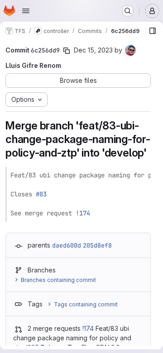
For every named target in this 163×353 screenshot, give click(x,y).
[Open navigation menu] (26, 11)
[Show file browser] (152, 31)
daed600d (66, 245)
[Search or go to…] (127, 10)
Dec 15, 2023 (93, 50)
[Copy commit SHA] (66, 50)
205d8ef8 (97, 245)
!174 (83, 213)
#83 (41, 194)
